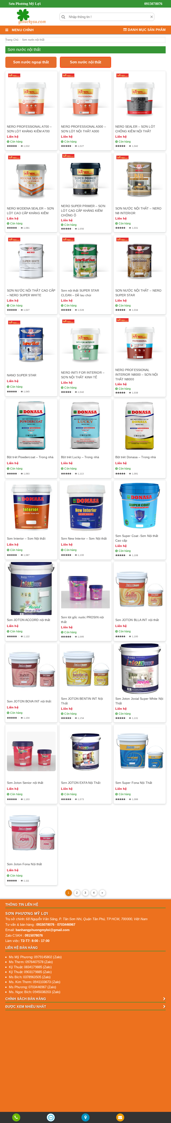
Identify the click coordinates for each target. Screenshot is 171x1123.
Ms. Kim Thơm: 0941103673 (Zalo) (34, 982)
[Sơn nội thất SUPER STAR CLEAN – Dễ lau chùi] (85, 260)
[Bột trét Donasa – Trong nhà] (139, 425)
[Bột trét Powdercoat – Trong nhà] (31, 425)
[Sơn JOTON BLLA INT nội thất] (139, 588)
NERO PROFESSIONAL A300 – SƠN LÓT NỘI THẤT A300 (83, 129)
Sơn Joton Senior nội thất (25, 782)
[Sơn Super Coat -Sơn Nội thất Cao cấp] (139, 506)
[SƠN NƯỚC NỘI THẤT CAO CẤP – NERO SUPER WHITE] (31, 260)
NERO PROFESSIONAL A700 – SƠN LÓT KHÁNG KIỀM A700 (29, 129)
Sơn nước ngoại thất (31, 62)
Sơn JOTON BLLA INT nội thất (137, 620)
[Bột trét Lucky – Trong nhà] (85, 425)
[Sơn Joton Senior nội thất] (31, 751)
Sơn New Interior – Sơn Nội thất (84, 538)
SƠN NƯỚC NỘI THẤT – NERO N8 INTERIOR (138, 211)
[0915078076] (16, 1118)
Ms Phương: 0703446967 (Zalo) (32, 987)
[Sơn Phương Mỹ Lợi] (31, 16)
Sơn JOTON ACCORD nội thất (28, 620)
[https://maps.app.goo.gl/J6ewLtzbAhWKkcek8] (85, 1118)
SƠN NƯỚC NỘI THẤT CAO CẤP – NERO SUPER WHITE (31, 293)
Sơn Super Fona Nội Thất (133, 782)
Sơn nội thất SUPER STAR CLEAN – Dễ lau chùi (80, 293)
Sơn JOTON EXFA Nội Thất (80, 782)
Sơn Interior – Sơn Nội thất (26, 538)
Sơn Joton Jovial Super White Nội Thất (139, 701)
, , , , (86, 919)
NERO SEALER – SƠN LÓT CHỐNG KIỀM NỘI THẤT (135, 129)
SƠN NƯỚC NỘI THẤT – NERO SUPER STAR (138, 293)
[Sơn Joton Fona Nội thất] (31, 832)
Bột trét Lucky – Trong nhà (80, 457)
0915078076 (153, 4)
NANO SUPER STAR (22, 375)
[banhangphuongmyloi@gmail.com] (120, 1118)
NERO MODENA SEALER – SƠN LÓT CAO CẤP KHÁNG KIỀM (30, 211)
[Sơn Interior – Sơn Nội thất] (31, 507)
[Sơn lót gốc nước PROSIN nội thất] (85, 587)
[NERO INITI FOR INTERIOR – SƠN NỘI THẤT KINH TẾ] (85, 342)
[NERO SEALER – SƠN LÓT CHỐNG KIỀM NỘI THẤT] (139, 96)
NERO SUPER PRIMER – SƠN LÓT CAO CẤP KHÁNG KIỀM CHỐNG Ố (83, 210)
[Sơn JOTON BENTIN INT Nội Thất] (85, 668)
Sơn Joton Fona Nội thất (24, 864)
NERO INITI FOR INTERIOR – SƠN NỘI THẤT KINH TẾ (82, 375)
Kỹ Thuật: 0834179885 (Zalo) (30, 967)
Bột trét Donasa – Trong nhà (135, 457)
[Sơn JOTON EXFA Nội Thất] (85, 751)
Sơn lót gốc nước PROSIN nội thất (82, 619)
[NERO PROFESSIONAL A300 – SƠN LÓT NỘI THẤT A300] (85, 96)
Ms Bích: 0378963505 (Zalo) (30, 977)
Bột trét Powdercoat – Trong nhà (30, 457)
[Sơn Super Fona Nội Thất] (139, 751)
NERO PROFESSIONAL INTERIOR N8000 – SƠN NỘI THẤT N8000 (136, 374)
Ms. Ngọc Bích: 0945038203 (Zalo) (34, 992)
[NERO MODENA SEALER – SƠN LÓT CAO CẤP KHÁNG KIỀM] (31, 178)
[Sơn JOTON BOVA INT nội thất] (31, 669)
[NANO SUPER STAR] (31, 343)
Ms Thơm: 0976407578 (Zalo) (31, 962)
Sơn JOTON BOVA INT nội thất (29, 701)
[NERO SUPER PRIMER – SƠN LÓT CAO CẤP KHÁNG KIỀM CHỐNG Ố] (85, 177)
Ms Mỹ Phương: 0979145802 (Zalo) (35, 957)
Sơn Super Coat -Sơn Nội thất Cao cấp (136, 538)
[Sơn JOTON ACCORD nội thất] (31, 588)
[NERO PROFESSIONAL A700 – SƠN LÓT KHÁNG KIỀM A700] (31, 96)
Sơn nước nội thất (85, 62)
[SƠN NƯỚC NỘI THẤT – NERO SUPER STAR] (139, 260)
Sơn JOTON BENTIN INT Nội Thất (82, 701)
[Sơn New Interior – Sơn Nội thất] (85, 507)
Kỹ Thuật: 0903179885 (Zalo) (30, 972)
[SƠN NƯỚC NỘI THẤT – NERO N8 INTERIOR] (139, 178)
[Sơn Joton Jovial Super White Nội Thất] (139, 668)
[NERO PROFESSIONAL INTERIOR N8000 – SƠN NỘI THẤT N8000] (139, 341)
